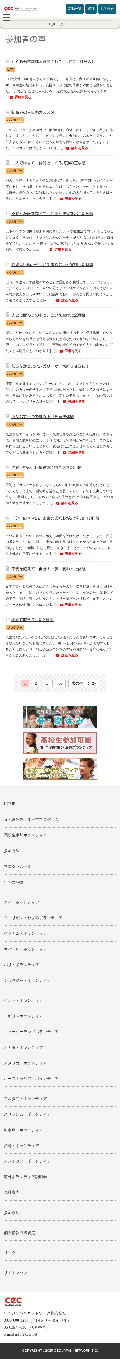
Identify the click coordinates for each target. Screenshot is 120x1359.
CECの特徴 (13, 882)
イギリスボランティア (23, 1016)
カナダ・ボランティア (23, 1047)
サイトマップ (15, 1273)
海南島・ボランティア (23, 1130)
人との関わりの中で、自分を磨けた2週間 (48, 315)
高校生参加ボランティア (25, 835)
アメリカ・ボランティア (25, 1063)
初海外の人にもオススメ (32, 112)
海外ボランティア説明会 (25, 1177)
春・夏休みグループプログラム (31, 820)
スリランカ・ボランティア (27, 1114)
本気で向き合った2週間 (32, 620)
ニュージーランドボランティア (31, 1032)
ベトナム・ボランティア (25, 933)
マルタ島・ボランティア (25, 1099)
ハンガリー (14, 120)
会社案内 (12, 1192)
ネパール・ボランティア (25, 949)
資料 (91, 9)
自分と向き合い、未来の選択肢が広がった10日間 (55, 518)
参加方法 (12, 851)
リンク (10, 1253)
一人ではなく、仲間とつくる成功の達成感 (48, 163)
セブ (10, 69)
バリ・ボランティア (21, 965)
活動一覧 (74, 9)
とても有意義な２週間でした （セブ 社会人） (53, 61)
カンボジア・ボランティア (27, 1161)
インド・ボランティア (23, 1000)
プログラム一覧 (17, 867)
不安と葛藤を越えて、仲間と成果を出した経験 (52, 214)
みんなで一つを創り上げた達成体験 (42, 417)
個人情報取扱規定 (19, 1233)
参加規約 (12, 1213)
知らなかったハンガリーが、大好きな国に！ (50, 366)
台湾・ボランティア (21, 1146)
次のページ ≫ (83, 683)
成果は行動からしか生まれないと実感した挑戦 (52, 265)
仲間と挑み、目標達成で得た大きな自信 (46, 467)
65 (61, 683)
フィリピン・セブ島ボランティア (33, 918)
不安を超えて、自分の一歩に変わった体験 (48, 569)
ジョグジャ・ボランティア (27, 980)
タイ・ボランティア (21, 902)
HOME (9, 804)
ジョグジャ (14, 627)
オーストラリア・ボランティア (31, 1079)
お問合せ (107, 9)
